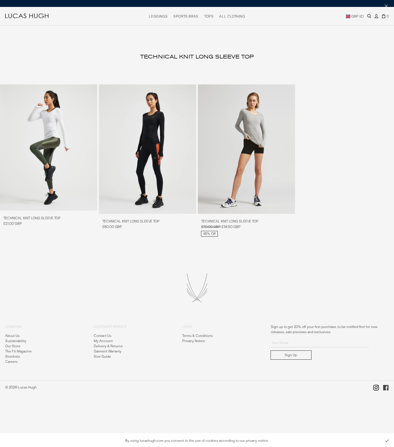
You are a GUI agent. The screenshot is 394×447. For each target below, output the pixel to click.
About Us (12, 335)
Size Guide (102, 356)
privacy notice (257, 441)
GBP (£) (357, 16)
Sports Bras (185, 16)
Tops (208, 16)
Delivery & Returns (108, 346)
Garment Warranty (107, 351)
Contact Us (102, 335)
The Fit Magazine (18, 351)
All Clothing (232, 16)
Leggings (158, 16)
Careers (11, 361)
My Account (103, 341)
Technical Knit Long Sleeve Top (32, 218)
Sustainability (15, 341)
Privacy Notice (193, 341)
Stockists (12, 356)
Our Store (12, 346)
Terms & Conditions (197, 335)
